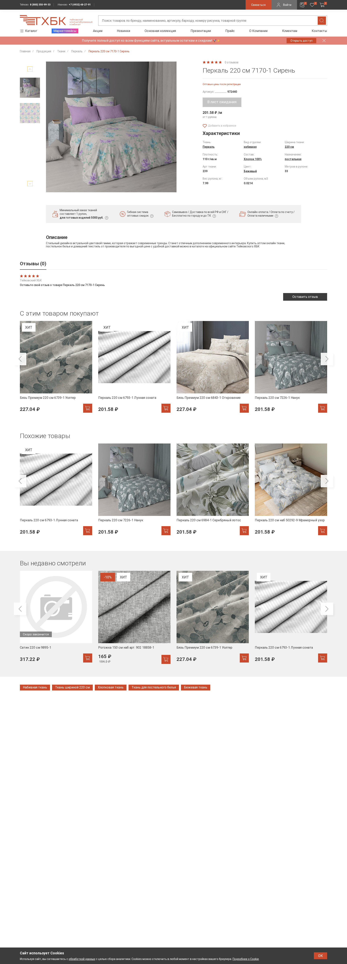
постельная (293, 159)
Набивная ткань (35, 687)
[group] (56, 369)
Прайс (230, 31)
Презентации (201, 31)
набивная (250, 146)
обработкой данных (82, 959)
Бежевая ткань (195, 687)
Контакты (319, 31)
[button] (30, 69)
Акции (97, 31)
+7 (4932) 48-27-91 (80, 4)
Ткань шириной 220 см (72, 687)
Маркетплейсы (65, 31)
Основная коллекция (160, 31)
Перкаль (208, 146)
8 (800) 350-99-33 (40, 4)
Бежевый (250, 171)
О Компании (258, 31)
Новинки (123, 31)
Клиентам (289, 31)
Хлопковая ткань (110, 687)
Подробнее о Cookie (246, 959)
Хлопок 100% (253, 159)
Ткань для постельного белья (154, 687)
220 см (289, 146)
